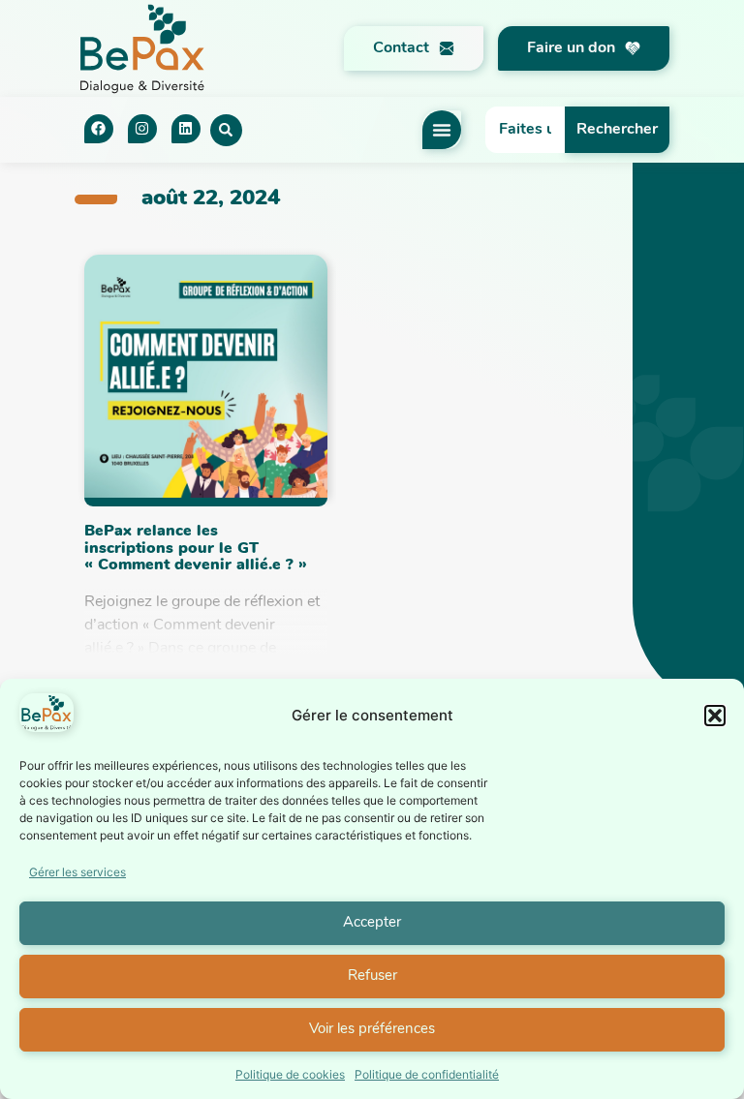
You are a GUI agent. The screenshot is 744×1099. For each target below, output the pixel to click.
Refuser (372, 976)
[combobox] (525, 130)
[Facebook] (98, 128)
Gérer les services (77, 872)
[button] (715, 715)
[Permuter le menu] (441, 129)
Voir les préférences (372, 1030)
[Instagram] (142, 128)
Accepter (372, 923)
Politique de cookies (290, 1074)
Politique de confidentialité (427, 1074)
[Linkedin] (186, 128)
